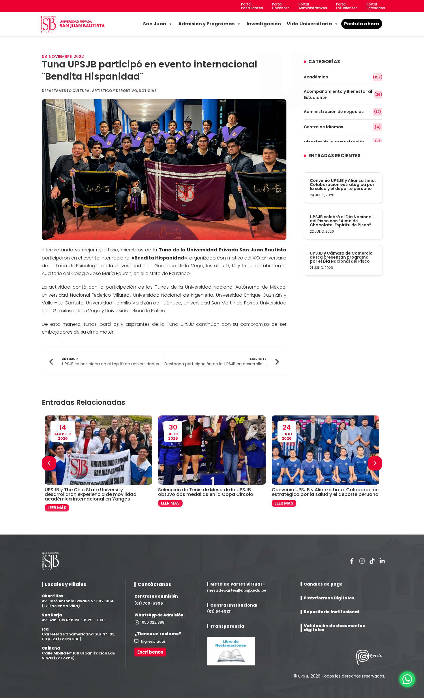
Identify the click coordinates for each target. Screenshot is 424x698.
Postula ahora (361, 23)
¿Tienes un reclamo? (157, 634)
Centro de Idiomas (342, 127)
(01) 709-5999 (148, 603)
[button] (375, 463)
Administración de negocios (342, 111)
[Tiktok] (372, 561)
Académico (343, 77)
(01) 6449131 (219, 611)
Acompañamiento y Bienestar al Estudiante (343, 94)
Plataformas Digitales (329, 598)
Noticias (148, 90)
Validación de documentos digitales (334, 628)
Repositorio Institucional (331, 612)
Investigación (264, 23)
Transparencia (227, 626)
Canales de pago (323, 584)
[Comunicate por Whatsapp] (407, 679)
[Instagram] (362, 561)
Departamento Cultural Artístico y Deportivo (89, 90)
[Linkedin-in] (382, 561)
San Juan (154, 23)
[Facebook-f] (352, 561)
